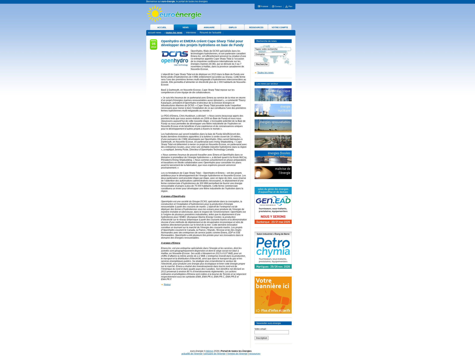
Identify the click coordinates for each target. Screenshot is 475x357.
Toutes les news (265, 72)
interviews (191, 32)
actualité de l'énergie (191, 353)
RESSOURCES (256, 27)
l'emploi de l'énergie (237, 353)
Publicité (264, 6)
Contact (278, 6)
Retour (167, 284)
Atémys (209, 351)
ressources (254, 353)
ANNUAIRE (209, 27)
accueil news (154, 32)
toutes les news (174, 32)
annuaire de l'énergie (215, 353)
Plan (290, 6)
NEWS (186, 27)
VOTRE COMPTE (280, 27)
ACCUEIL (161, 27)
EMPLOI (233, 27)
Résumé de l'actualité (210, 32)
